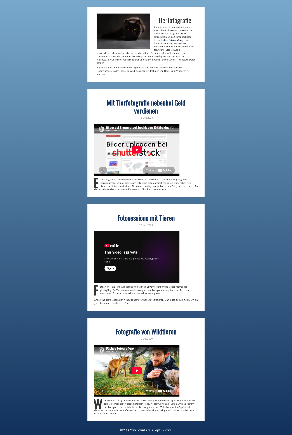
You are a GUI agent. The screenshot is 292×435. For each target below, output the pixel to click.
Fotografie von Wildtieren (146, 331)
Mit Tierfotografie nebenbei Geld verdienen (146, 107)
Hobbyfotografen (171, 39)
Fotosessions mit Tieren (146, 218)
